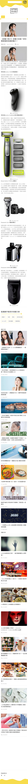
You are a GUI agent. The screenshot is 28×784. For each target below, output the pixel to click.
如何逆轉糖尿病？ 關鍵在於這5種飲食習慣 (13, 460)
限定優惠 (11, 321)
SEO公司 (4, 321)
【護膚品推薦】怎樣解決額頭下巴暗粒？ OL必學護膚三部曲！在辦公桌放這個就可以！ (14, 439)
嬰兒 (13, 317)
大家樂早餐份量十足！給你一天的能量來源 (13, 481)
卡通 (9, 317)
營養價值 (17, 321)
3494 (17, 44)
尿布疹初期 (19, 317)
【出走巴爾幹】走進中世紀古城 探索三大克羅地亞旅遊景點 (13, 416)
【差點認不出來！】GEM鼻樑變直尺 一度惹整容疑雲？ (13, 348)
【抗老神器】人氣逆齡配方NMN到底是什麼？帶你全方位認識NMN (13, 371)
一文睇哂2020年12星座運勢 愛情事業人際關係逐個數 (13, 526)
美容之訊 (3, 44)
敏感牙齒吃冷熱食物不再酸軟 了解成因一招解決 (13, 503)
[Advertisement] (14, 756)
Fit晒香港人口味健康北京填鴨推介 (11, 604)
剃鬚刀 (3, 317)
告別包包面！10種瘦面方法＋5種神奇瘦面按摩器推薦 (13, 393)
